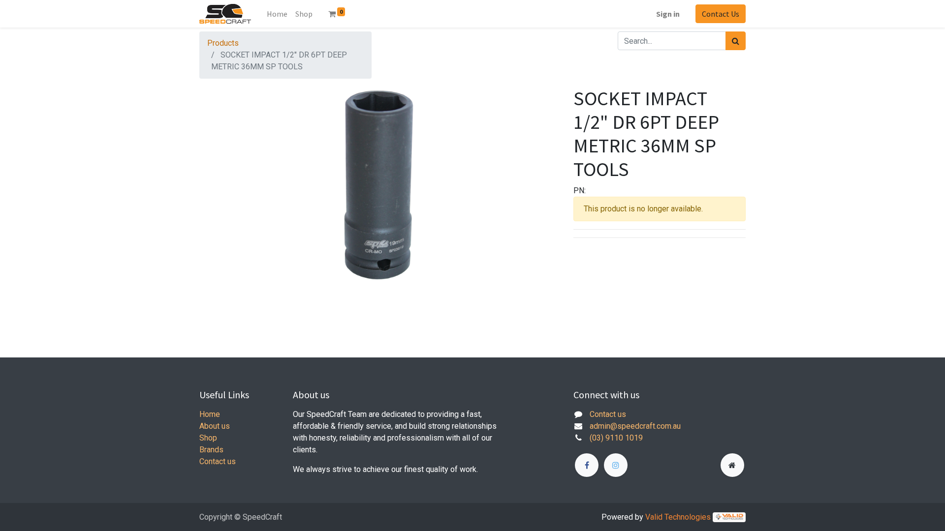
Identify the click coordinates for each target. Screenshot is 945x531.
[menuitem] (303, 14)
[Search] (735, 40)
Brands (211, 449)
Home (277, 14)
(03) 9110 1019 (616, 437)
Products (223, 43)
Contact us (217, 461)
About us (214, 426)
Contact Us (720, 14)
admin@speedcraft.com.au (635, 426)
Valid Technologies (678, 517)
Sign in (668, 14)
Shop (208, 437)
